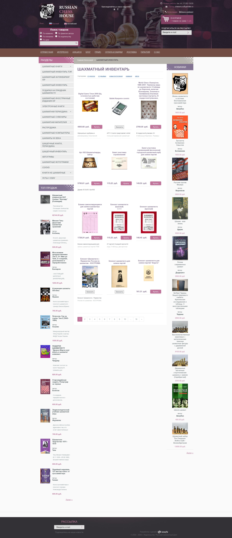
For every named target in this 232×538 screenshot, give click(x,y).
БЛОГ (88, 52)
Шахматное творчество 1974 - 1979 (60, 442)
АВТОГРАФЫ (48, 157)
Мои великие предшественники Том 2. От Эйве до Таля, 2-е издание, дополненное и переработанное (60, 258)
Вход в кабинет (187, 12)
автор (137, 76)
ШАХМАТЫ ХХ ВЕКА (51, 138)
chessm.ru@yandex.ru (184, 7)
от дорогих (91, 76)
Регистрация (172, 12)
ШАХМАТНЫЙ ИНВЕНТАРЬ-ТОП (57, 72)
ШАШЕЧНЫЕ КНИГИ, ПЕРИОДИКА (52, 145)
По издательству (64, 37)
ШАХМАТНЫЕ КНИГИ (52, 66)
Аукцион (77, 52)
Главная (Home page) (85, 60)
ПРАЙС (98, 52)
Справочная (46, 52)
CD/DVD (46, 167)
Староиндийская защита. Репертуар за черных (60, 382)
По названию (48, 33)
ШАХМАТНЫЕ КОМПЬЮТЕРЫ (56, 133)
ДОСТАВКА (132, 52)
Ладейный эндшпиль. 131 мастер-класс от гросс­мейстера (61, 472)
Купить (97, 127)
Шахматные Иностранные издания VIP (56, 99)
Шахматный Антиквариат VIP (56, 78)
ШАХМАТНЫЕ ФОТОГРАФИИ (55, 162)
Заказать (119, 127)
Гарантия (145, 52)
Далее (68, 500)
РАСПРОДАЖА (49, 128)
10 (125, 319)
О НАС (157, 52)
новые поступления (116, 76)
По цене (46, 40)
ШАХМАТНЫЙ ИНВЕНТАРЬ (54, 85)
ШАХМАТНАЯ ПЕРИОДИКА (54, 112)
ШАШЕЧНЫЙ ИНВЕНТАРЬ (54, 152)
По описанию (48, 37)
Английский (72, 24)
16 (136, 319)
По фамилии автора (66, 33)
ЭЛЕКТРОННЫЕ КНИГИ (53, 106)
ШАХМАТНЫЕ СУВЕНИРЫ (54, 117)
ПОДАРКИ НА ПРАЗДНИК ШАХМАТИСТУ (54, 91)
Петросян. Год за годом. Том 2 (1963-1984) (60, 318)
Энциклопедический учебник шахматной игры (60, 412)
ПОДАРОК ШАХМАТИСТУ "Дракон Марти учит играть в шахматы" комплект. (60, 350)
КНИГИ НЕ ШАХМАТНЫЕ (53, 173)
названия (129, 76)
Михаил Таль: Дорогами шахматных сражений (57, 224)
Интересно (62, 52)
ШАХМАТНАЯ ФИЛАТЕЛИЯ (54, 122)
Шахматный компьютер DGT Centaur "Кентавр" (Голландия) (60, 198)
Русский (55, 24)
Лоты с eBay (48, 178)
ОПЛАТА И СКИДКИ (114, 52)
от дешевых (102, 76)
